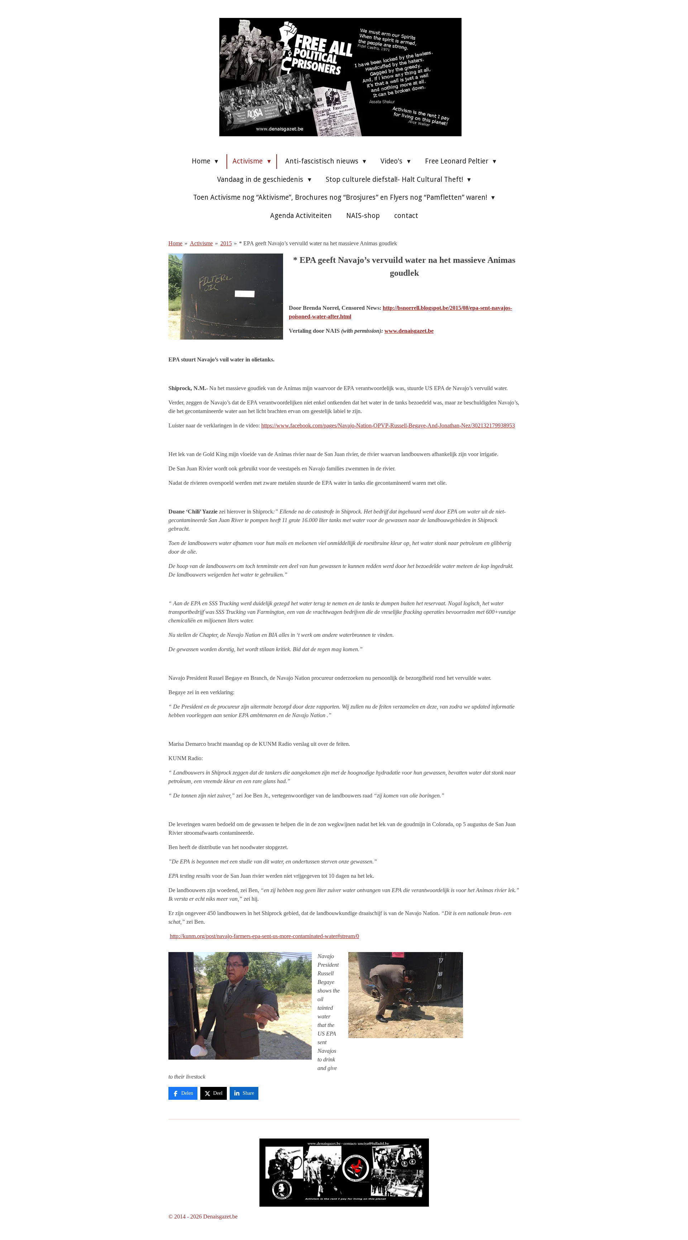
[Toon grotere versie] (344, 1173)
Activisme (201, 243)
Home (175, 243)
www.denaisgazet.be (409, 331)
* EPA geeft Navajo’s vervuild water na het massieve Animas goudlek (318, 243)
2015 (226, 243)
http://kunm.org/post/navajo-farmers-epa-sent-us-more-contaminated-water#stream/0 (264, 936)
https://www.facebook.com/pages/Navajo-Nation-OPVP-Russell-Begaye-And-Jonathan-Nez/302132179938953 (388, 425)
